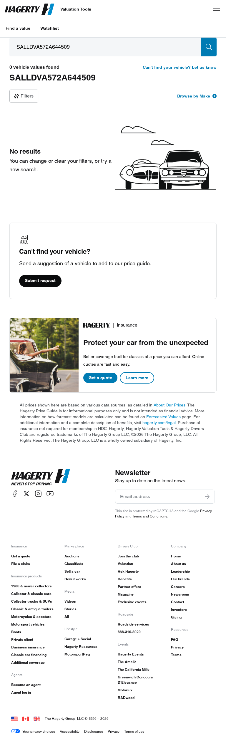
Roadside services (133, 624)
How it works (75, 579)
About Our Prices (169, 405)
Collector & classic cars (31, 594)
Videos (70, 601)
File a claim (20, 564)
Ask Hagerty (128, 571)
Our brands (180, 579)
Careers (178, 587)
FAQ (174, 639)
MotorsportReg (77, 654)
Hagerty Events (131, 654)
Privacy (177, 647)
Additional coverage (28, 662)
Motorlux (125, 690)
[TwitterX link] (26, 494)
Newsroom (180, 594)
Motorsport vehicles (28, 624)
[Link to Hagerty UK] (37, 718)
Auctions (71, 556)
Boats (16, 632)
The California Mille (133, 669)
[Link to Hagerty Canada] (25, 718)
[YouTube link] (50, 494)
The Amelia (127, 662)
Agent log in (21, 692)
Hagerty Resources (80, 646)
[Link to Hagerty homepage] (40, 477)
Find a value (18, 28)
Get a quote (100, 377)
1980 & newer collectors (31, 586)
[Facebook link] (15, 494)
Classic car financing (28, 655)
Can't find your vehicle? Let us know (180, 67)
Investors (179, 609)
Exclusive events (132, 602)
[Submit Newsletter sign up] (207, 496)
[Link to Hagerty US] (14, 718)
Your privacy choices (38, 731)
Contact (177, 602)
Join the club (128, 556)
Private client (22, 639)
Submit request (40, 280)
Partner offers (129, 587)
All (66, 616)
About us (178, 564)
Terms (176, 655)
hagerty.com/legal (159, 422)
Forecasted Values (163, 416)
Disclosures (93, 731)
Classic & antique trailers (32, 609)
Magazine (126, 594)
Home (176, 556)
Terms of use (134, 731)
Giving (176, 617)
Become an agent (26, 685)
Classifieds (73, 564)
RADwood (126, 698)
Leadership (180, 571)
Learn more (137, 377)
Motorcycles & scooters (31, 616)
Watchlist (49, 28)
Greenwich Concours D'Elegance (135, 679)
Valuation (125, 564)
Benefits (125, 579)
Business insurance (28, 647)
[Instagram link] (38, 494)
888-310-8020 (129, 632)
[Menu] (216, 9)
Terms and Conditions (149, 516)
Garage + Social (77, 639)
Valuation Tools (75, 9)
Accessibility (69, 731)
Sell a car (72, 571)
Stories (70, 609)
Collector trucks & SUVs (31, 601)
